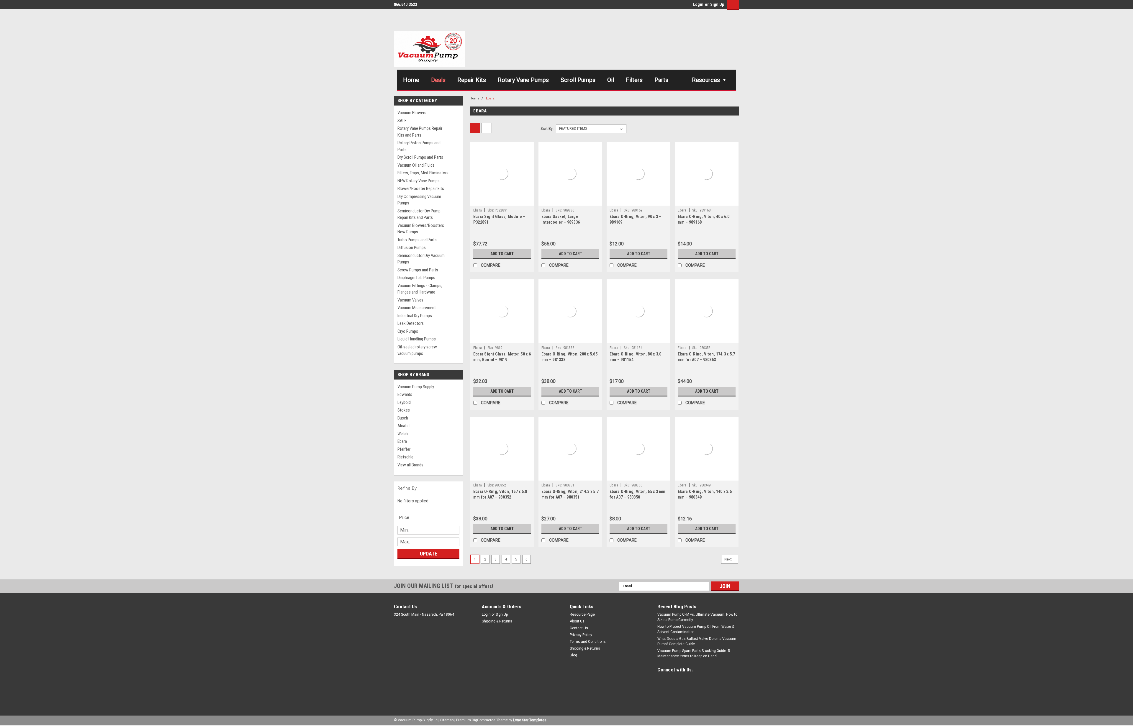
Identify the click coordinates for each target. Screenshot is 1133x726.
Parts (661, 79)
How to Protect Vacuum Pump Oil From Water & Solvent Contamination (695, 629)
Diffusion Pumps (411, 247)
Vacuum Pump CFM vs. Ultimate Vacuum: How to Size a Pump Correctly (697, 617)
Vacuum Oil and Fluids (416, 165)
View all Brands (410, 465)
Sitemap (446, 720)
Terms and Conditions (588, 642)
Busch (402, 418)
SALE (402, 120)
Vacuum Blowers (411, 112)
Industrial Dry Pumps (414, 315)
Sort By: (547, 128)
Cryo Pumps (407, 331)
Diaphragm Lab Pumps (416, 277)
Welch (402, 433)
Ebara (402, 441)
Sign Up (717, 4)
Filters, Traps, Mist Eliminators (422, 173)
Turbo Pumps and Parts (417, 239)
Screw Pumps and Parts (417, 270)
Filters (634, 79)
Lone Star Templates (529, 720)
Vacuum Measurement (416, 307)
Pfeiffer (403, 449)
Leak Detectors (410, 323)
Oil (610, 79)
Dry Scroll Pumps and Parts (420, 157)
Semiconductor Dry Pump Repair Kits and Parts (419, 214)
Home (411, 79)
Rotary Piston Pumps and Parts (419, 146)
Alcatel (403, 425)
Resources (706, 79)
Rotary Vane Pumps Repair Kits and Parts (419, 132)
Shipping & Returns (497, 621)
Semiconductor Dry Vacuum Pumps (421, 259)
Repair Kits (471, 79)
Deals (438, 79)
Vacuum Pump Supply (415, 386)
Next (728, 559)
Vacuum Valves (410, 300)
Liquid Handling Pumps (416, 339)
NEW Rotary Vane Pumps (418, 180)
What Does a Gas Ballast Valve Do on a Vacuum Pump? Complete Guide (696, 641)
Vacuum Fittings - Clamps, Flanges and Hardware (419, 289)
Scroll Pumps (578, 79)
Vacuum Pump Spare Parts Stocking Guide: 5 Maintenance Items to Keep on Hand (693, 653)
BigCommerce (483, 720)
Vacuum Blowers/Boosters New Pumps (420, 229)
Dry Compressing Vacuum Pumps (419, 200)
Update (428, 553)
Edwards (404, 394)
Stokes (403, 410)
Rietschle (405, 457)
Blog (573, 655)
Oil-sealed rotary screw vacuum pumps (417, 350)
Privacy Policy (581, 635)
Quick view (502, 201)
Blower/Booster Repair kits (420, 188)
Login (698, 4)
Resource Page (582, 614)
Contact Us (579, 628)
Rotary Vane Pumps (523, 79)
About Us (577, 621)
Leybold (404, 402)
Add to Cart (502, 253)
